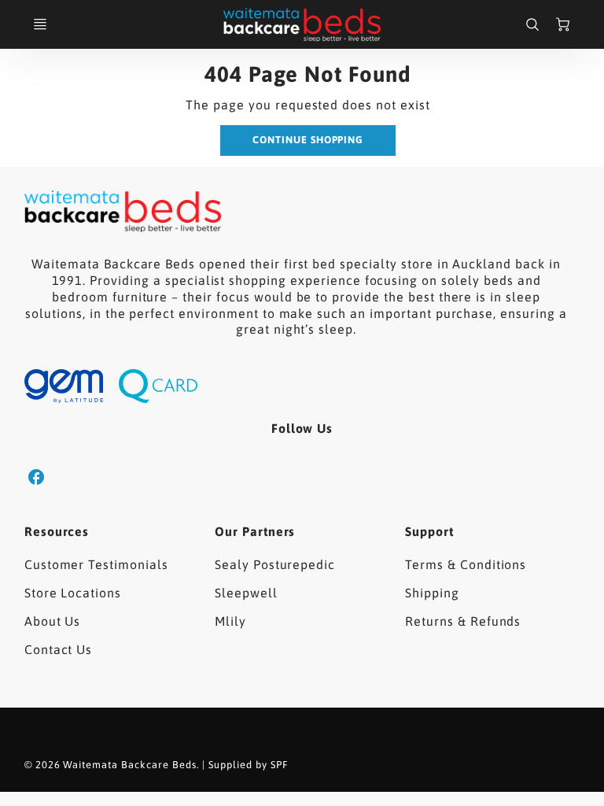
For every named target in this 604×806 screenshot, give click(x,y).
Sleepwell (246, 593)
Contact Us (58, 649)
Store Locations (72, 593)
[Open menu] (40, 24)
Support (429, 531)
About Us (52, 621)
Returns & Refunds (463, 621)
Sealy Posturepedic (275, 564)
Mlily (230, 621)
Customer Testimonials (96, 564)
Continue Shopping (307, 140)
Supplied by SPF (247, 765)
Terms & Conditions (465, 564)
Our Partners (255, 531)
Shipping (432, 593)
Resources (57, 531)
